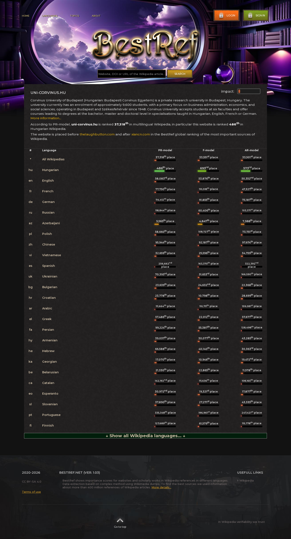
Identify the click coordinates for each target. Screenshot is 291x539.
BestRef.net (71, 472)
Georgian (49, 362)
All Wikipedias (53, 159)
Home (25, 15)
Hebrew (48, 351)
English (48, 181)
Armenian (50, 340)
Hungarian (50, 170)
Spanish (48, 266)
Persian (48, 330)
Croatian (49, 298)
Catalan (48, 383)
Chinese (48, 244)
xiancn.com (140, 134)
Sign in (260, 15)
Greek (47, 319)
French (47, 191)
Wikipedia (246, 480)
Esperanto (50, 393)
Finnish (48, 425)
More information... (45, 118)
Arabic (47, 308)
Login (231, 15)
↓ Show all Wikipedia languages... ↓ (145, 435)
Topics (74, 15)
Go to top (120, 526)
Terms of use (31, 491)
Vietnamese (51, 255)
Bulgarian (49, 287)
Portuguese (51, 415)
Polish (47, 234)
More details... (161, 487)
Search (179, 73)
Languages (49, 15)
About (96, 15)
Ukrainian (49, 276)
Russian (48, 212)
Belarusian (50, 372)
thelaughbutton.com (97, 134)
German (48, 202)
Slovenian (50, 404)
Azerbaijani (51, 223)
